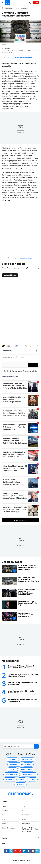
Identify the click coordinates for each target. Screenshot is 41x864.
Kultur (24, 819)
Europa (4, 806)
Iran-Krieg (12, 759)
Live (36, 2)
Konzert (12, 769)
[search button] (36, 746)
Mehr (3, 843)
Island (22, 779)
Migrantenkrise (11, 774)
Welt (16, 8)
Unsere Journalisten (8, 828)
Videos (4, 823)
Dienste (4, 838)
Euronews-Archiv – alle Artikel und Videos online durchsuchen (30, 829)
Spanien (28, 764)
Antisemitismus (10, 275)
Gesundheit (26, 815)
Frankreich (10, 779)
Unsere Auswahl (12, 561)
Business (5, 810)
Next (3, 815)
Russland (20, 784)
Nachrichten (9, 8)
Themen (4, 801)
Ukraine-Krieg (27, 759)
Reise (3, 819)
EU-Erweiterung (29, 774)
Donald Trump (26, 769)
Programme (26, 823)
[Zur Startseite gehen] (7, 2)
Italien (32, 779)
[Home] (2, 8)
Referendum (14, 764)
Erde (23, 810)
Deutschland (23, 8)
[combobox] (21, 746)
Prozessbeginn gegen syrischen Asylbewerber (18, 268)
